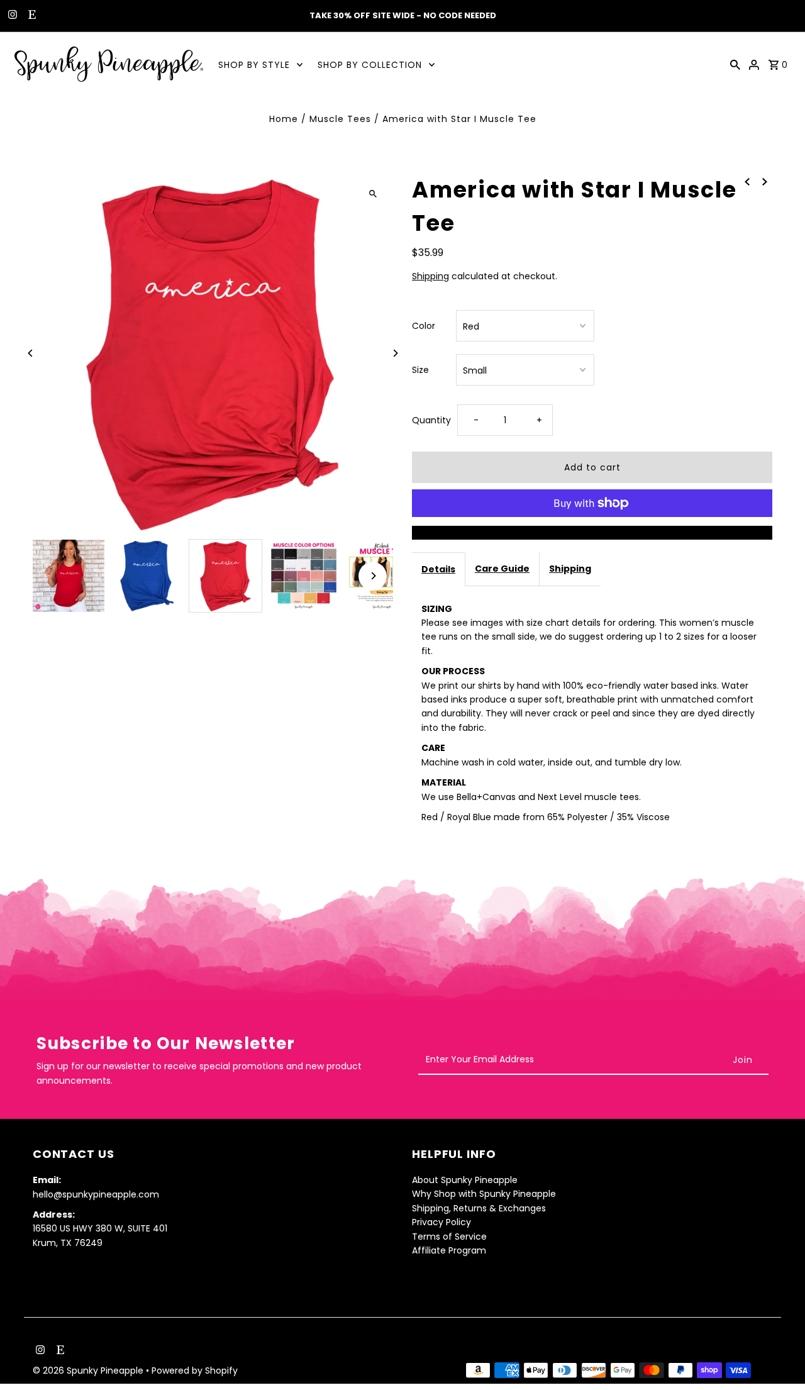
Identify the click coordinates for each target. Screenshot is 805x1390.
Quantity (431, 420)
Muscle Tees (340, 119)
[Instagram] (11, 15)
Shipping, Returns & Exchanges (479, 1208)
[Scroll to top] (778, 1357)
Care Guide (502, 568)
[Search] (735, 64)
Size (420, 370)
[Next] (394, 353)
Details (438, 569)
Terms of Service (449, 1236)
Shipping (430, 276)
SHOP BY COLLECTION (370, 64)
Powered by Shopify (195, 1370)
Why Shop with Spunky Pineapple (484, 1194)
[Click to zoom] (372, 193)
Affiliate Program (449, 1250)
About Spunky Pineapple (465, 1180)
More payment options (592, 532)
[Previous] (31, 353)
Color (423, 326)
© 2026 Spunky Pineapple (89, 1370)
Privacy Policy (441, 1222)
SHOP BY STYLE (254, 64)
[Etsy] (30, 15)
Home (283, 119)
